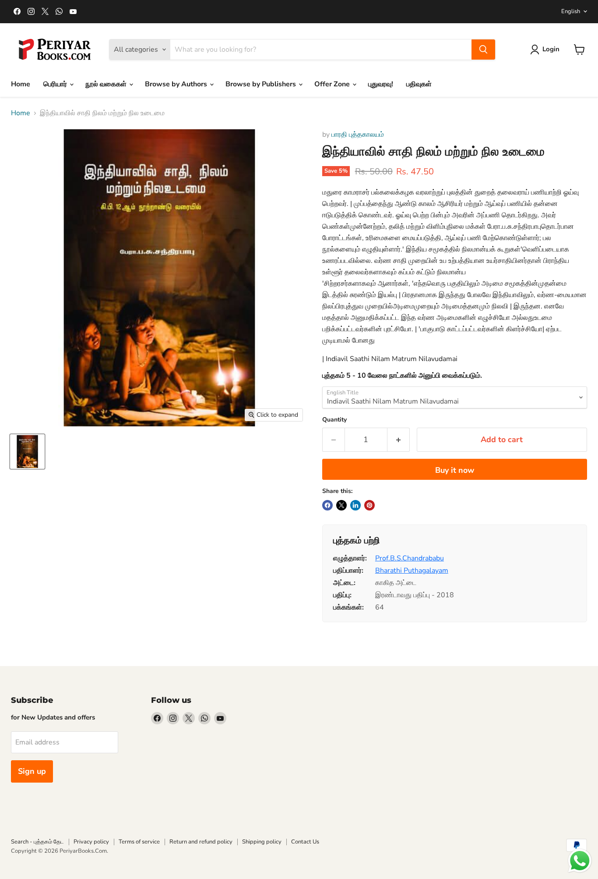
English (570, 11)
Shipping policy (261, 842)
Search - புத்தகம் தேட (37, 842)
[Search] (483, 49)
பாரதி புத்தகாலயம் (357, 134)
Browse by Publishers (261, 84)
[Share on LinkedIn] (355, 505)
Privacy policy (91, 842)
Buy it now (454, 470)
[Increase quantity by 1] (398, 440)
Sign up (32, 771)
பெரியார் (56, 84)
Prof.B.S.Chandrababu (409, 558)
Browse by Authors (177, 84)
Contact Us (305, 842)
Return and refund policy (200, 842)
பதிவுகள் (419, 84)
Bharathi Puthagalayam (411, 570)
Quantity (334, 419)
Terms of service (139, 842)
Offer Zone (333, 84)
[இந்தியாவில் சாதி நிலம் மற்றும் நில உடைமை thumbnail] (27, 451)
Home (20, 84)
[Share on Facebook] (327, 505)
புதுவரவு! (380, 84)
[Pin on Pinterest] (369, 505)
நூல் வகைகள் (106, 84)
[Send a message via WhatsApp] (580, 861)
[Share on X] (341, 505)
